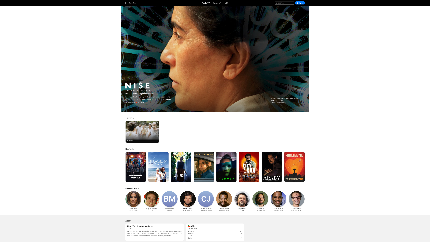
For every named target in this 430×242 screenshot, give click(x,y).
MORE (168, 99)
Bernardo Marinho (277, 100)
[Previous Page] (123, 167)
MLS (226, 3)
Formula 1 (217, 3)
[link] (130, 118)
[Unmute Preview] (303, 10)
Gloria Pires (281, 98)
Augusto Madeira (292, 98)
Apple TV (206, 3)
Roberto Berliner (282, 102)
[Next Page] (306, 167)
